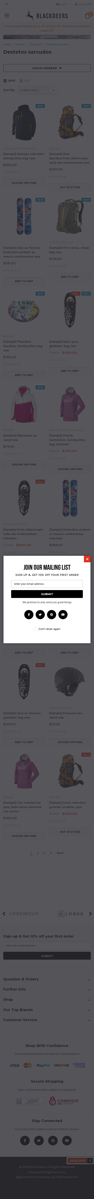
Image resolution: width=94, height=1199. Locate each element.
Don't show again (49, 629)
